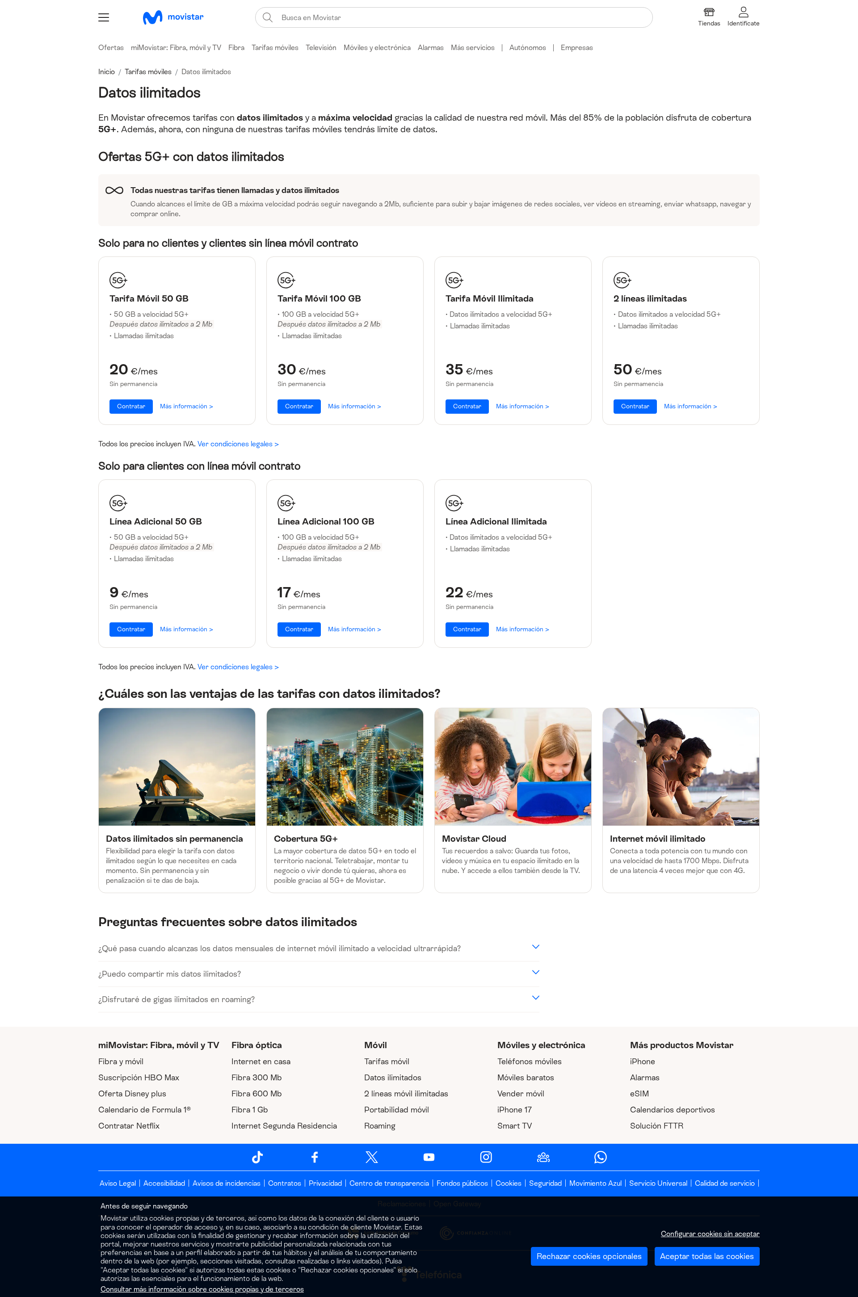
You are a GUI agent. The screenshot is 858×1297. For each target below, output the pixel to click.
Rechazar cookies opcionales (589, 1256)
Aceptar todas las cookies (707, 1256)
